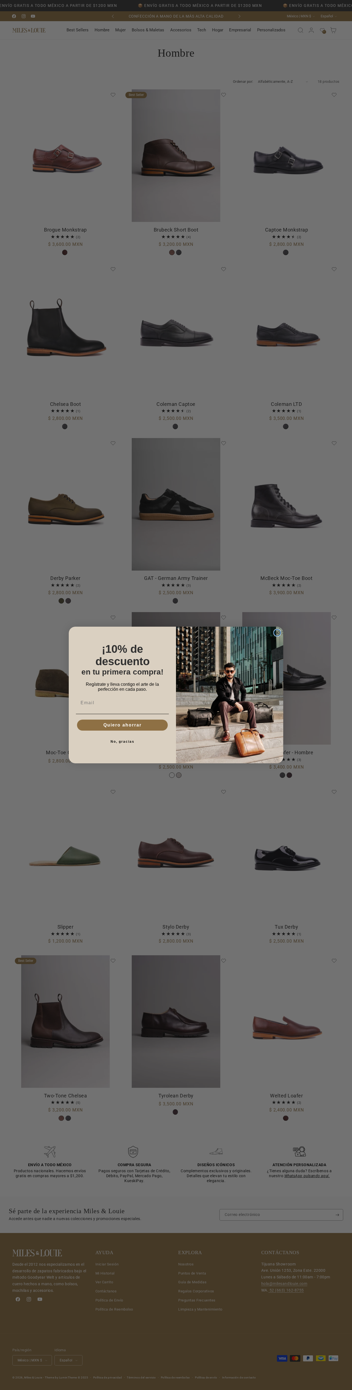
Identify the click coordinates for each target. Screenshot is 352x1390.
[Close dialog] (277, 632)
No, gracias (122, 742)
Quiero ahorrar (122, 725)
